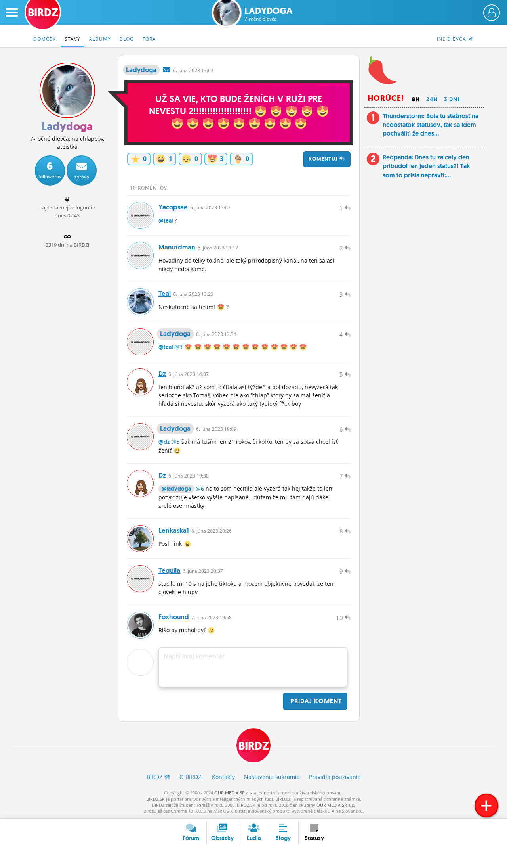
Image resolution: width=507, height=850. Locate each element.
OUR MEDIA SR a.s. (233, 793)
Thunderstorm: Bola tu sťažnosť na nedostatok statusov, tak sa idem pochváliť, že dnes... (430, 125)
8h (416, 99)
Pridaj (315, 701)
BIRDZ (253, 746)
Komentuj (324, 158)
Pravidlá (335, 777)
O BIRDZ (191, 777)
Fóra (149, 39)
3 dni (451, 99)
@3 (178, 347)
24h (432, 99)
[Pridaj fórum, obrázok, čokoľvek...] (486, 805)
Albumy (100, 39)
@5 (176, 441)
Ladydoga (268, 14)
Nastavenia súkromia (272, 777)
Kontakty (223, 777)
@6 (200, 488)
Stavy (72, 39)
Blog (127, 39)
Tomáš (203, 805)
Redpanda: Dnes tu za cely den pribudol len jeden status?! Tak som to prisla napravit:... (426, 166)
